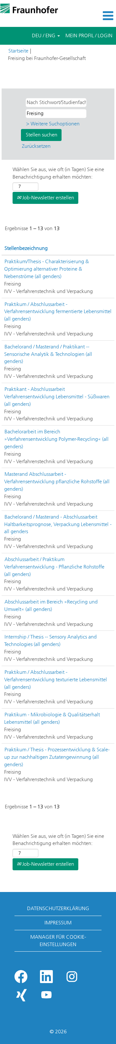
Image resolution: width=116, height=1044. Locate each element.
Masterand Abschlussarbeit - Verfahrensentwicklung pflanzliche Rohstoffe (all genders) (57, 481)
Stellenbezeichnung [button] (26, 248)
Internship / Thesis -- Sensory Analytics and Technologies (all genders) (50, 640)
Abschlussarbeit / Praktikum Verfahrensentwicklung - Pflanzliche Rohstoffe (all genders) (54, 566)
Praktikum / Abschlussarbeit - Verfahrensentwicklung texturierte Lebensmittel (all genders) (55, 679)
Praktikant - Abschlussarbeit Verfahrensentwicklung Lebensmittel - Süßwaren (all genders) (57, 396)
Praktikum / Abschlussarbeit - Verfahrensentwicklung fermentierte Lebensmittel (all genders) (57, 311)
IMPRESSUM (58, 923)
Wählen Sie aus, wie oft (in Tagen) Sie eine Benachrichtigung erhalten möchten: (58, 173)
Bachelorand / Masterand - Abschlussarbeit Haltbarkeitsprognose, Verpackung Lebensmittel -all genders (57, 524)
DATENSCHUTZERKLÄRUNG (58, 908)
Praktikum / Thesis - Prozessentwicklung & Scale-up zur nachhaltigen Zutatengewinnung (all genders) (57, 757)
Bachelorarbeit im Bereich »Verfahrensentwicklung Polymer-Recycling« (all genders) (56, 439)
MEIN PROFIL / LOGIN (88, 35)
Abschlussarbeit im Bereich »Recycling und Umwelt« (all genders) (51, 605)
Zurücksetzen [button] (36, 146)
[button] (96, 15)
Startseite (18, 51)
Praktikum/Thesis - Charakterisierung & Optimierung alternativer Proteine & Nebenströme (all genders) (46, 268)
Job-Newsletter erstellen (47, 197)
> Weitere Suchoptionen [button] (53, 124)
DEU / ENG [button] (44, 35)
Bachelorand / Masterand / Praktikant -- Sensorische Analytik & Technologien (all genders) (48, 354)
